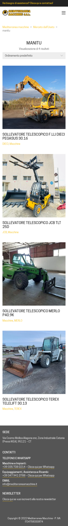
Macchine (15, 143)
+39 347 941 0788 (13, 475)
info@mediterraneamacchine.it (19, 484)
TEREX (18, 408)
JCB (4, 232)
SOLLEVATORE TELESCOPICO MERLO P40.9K (31, 313)
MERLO (18, 320)
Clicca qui (7, 499)
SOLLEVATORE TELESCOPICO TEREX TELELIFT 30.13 (30, 401)
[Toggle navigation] (64, 12)
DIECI (5, 143)
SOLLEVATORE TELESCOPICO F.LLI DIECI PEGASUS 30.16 (33, 136)
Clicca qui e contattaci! (41, 3)
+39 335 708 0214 (13, 466)
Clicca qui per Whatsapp (41, 466)
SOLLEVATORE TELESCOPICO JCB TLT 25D (31, 225)
